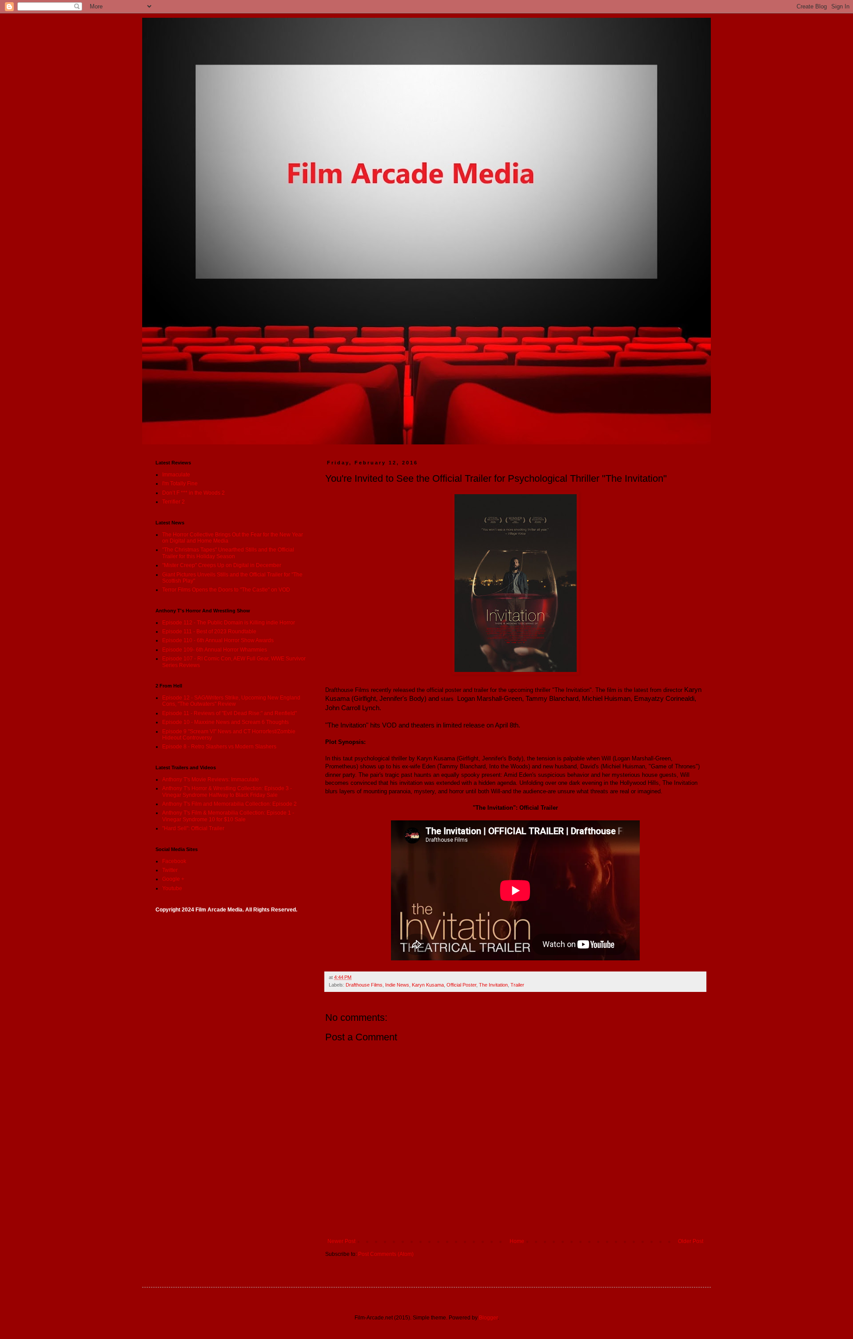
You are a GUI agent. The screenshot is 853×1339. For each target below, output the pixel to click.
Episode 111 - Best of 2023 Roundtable (209, 631)
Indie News (397, 984)
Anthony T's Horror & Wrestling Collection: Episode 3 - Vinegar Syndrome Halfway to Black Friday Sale (227, 791)
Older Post (690, 1241)
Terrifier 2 (173, 502)
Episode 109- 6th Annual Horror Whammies (214, 650)
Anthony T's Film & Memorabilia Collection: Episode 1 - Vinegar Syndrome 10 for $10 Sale (228, 816)
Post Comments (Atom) (386, 1254)
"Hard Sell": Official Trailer (193, 828)
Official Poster (461, 984)
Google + (173, 879)
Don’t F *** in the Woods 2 (193, 493)
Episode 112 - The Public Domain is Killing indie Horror (228, 623)
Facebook (174, 861)
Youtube (172, 888)
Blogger (488, 1318)
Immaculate (176, 475)
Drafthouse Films (364, 984)
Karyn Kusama (428, 984)
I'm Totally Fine (180, 483)
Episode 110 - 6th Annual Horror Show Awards (218, 640)
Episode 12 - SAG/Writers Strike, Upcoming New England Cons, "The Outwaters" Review (231, 701)
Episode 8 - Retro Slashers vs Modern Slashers (219, 746)
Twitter (170, 870)
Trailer (517, 984)
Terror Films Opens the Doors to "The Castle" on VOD (226, 590)
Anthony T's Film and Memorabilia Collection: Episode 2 (229, 804)
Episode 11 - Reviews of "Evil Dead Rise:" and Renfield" (229, 713)
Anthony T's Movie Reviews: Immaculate (210, 779)
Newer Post (341, 1241)
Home (517, 1241)
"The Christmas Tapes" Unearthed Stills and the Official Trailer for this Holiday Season (228, 553)
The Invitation (493, 984)
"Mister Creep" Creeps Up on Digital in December (221, 565)
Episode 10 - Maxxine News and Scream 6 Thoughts (225, 722)
